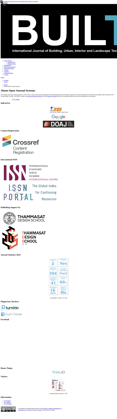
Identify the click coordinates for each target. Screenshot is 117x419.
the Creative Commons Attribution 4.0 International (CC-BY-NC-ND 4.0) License (39, 409)
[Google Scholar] (58, 120)
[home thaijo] (58, 373)
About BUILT (8, 61)
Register (6, 80)
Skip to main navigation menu (20, 1)
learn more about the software (34, 96)
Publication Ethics (9, 68)
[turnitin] (10, 311)
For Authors (7, 402)
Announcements (8, 73)
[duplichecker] (12, 316)
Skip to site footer (33, 1)
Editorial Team (12, 64)
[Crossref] (21, 156)
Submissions (7, 65)
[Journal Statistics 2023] (58, 296)
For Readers (7, 401)
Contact (6, 74)
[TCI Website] (58, 112)
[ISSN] (30, 204)
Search (2, 77)
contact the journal (52, 96)
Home (6, 85)
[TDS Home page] (25, 251)
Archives (6, 71)
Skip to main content (6, 1)
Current (6, 70)
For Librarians (8, 404)
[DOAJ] (58, 127)
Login (5, 82)
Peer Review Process (10, 67)
